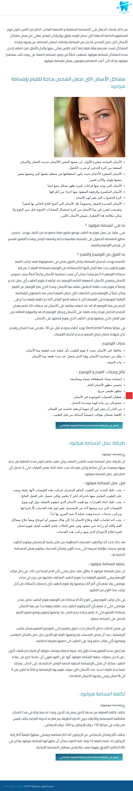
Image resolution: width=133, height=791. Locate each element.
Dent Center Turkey (12, 786)
